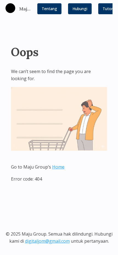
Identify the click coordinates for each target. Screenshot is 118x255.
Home (58, 167)
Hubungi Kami (79, 10)
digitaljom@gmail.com (47, 241)
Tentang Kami (49, 10)
